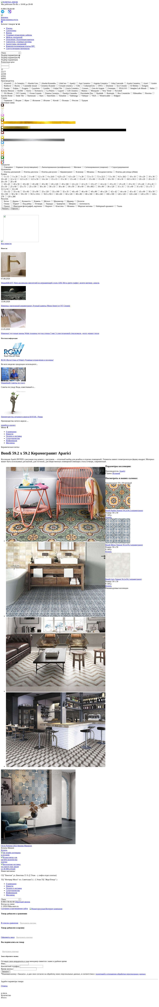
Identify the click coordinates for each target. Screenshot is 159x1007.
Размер (4, 174)
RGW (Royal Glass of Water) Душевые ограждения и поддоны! (27, 360)
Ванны (9, 33)
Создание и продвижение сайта (14, 908)
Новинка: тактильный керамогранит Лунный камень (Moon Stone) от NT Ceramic (35, 306)
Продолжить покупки (28, 923)
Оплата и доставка (14, 436)
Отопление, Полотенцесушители (20, 39)
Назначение (6, 169)
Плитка (9, 28)
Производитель (7, 81)
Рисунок (4, 199)
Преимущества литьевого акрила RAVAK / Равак (22, 417)
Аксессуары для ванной (16, 44)
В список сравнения (9, 923)
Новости (9, 434)
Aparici (122, 471)
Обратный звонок (22, 902)
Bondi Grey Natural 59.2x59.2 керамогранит (123, 579)
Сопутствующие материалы (18, 48)
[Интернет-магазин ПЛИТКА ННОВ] (9, 2)
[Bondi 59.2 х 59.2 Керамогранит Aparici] (55, 541)
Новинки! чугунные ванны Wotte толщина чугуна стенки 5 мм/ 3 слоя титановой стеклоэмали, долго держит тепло (50, 333)
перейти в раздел (8, 425)
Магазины (10, 443)
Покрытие (5, 165)
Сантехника (11, 30)
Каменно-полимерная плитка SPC (20, 46)
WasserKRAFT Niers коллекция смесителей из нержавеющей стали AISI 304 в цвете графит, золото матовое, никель (50, 283)
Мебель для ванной (14, 37)
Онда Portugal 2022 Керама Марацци (16, 846)
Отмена (4, 986)
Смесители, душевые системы (19, 42)
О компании (11, 432)
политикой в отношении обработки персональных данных (121, 974)
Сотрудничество (13, 438)
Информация (11, 441)
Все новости (6, 243)
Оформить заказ (8, 937)
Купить (108, 517)
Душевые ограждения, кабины (19, 35)
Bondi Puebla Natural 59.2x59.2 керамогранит (124, 510)
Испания (116, 473)
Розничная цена (7, 62)
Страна (4, 98)
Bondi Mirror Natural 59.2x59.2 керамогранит (124, 545)
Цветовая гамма (8, 103)
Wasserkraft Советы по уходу (13, 383)
